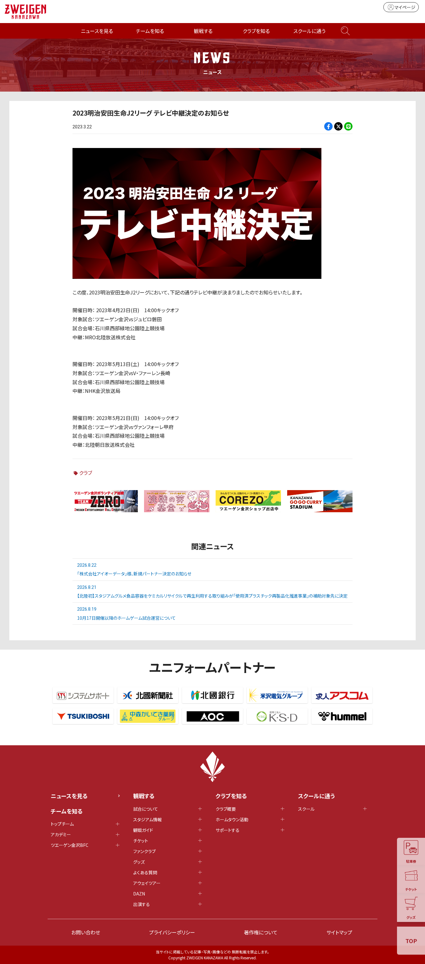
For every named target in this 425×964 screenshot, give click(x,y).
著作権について (261, 932)
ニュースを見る (97, 31)
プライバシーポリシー (172, 932)
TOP (411, 941)
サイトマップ (339, 932)
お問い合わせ (85, 932)
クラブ (85, 472)
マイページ (405, 7)
